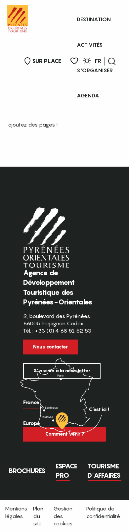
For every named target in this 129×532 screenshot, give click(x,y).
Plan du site (38, 516)
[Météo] (87, 61)
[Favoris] (74, 61)
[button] (112, 61)
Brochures (27, 471)
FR (98, 61)
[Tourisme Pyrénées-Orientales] (17, 17)
